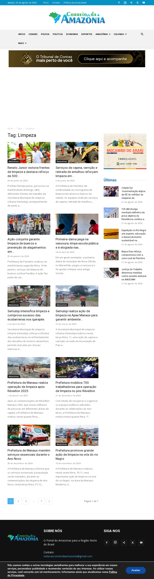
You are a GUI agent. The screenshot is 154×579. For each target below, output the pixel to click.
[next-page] (49, 501)
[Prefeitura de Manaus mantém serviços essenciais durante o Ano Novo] (29, 435)
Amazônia (102, 34)
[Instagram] (125, 2)
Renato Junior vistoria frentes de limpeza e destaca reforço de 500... (29, 172)
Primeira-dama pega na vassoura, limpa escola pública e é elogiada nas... (77, 243)
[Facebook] (119, 2)
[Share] (131, 2)
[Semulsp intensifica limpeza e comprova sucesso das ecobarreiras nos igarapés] (29, 296)
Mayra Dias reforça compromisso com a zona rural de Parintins (133, 255)
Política (58, 34)
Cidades (33, 34)
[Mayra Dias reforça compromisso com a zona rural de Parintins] (111, 255)
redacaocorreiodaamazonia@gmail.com (68, 556)
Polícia (45, 34)
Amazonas (14, 161)
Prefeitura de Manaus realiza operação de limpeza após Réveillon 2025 (28, 387)
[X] (137, 2)
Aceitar (135, 570)
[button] (141, 34)
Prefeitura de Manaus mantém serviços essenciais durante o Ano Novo (29, 455)
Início (46, 2)
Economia (72, 34)
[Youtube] (143, 2)
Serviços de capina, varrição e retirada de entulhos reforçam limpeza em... (77, 172)
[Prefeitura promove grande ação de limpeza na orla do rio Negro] (77, 435)
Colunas (119, 34)
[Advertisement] (77, 95)
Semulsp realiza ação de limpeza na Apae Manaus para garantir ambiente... (76, 315)
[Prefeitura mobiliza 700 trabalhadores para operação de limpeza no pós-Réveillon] (77, 367)
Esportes (86, 34)
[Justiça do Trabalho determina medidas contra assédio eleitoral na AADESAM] (111, 273)
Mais (21, 43)
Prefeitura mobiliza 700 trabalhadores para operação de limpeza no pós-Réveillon (76, 387)
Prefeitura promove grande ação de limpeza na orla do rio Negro (77, 455)
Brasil (59, 233)
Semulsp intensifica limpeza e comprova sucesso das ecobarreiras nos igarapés (28, 315)
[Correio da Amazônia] (77, 18)
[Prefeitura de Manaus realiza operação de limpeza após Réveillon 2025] (29, 367)
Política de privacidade (75, 2)
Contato (56, 2)
